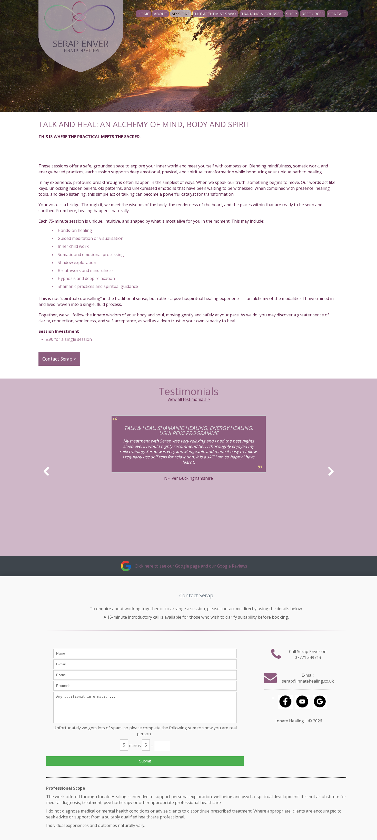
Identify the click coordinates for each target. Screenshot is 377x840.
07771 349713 (308, 657)
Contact (337, 14)
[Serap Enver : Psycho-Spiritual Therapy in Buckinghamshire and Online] (80, 13)
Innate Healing (289, 721)
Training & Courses (261, 14)
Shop (291, 14)
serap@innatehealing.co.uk (308, 681)
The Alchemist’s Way (215, 14)
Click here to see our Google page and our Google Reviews (191, 566)
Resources (313, 14)
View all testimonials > (188, 399)
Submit (145, 761)
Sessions (181, 14)
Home (143, 14)
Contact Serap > (59, 359)
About (160, 14)
